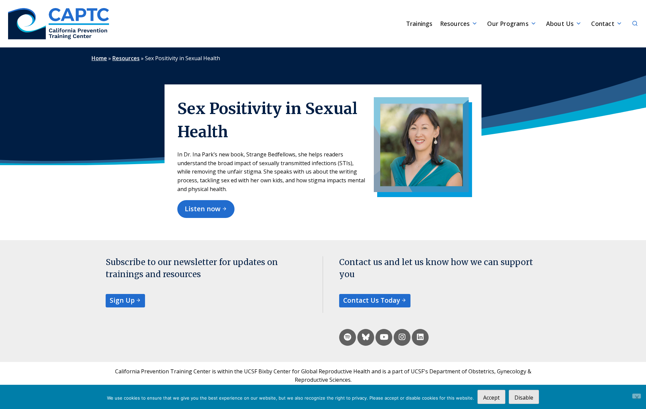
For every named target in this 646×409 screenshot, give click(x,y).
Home (99, 58)
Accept (491, 397)
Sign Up (122, 300)
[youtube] (383, 337)
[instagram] (402, 337)
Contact (602, 24)
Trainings (419, 24)
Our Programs (507, 24)
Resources (455, 24)
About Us (560, 24)
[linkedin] (420, 337)
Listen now (202, 208)
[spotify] (347, 337)
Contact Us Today (371, 300)
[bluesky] (365, 337)
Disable (523, 397)
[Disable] (636, 396)
